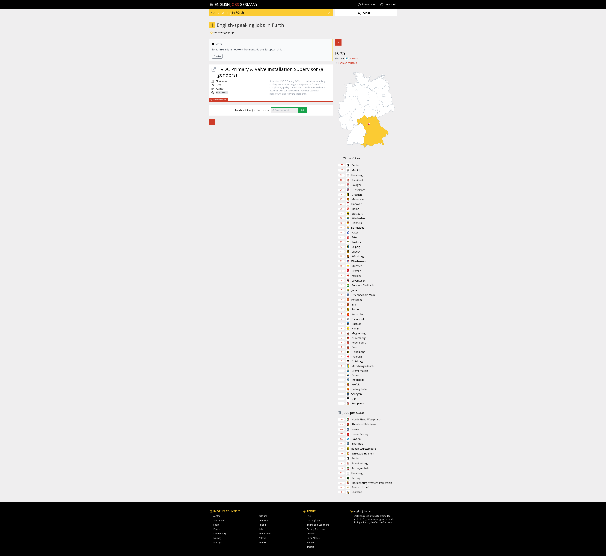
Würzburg (358, 256)
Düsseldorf (358, 190)
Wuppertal (358, 403)
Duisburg (357, 361)
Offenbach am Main (363, 295)
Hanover (356, 204)
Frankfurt (357, 180)
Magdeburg (359, 333)
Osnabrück (358, 319)
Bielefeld (357, 223)
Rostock (356, 242)
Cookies (311, 533)
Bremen (356, 271)
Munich (356, 170)
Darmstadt (357, 227)
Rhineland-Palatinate (364, 424)
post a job (390, 4)
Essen (355, 375)
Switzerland (219, 520)
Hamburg (357, 175)
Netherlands (264, 533)
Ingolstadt (358, 379)
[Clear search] (329, 12)
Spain (216, 524)
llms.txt (310, 546)
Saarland (357, 492)
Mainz (355, 209)
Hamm (355, 328)
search (368, 12)
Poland (262, 537)
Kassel (355, 232)
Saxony (356, 478)
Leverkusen (358, 280)
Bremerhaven (360, 371)
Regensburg (359, 342)
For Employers (314, 520)
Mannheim (358, 199)
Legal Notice (313, 537)
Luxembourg (219, 533)
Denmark (263, 520)
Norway (217, 537)
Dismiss (217, 56)
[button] (222, 32)
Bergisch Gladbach (363, 285)
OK (302, 110)
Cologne (357, 185)
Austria (216, 515)
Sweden (262, 542)
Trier (355, 304)
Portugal (217, 542)
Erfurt (355, 237)
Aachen (356, 309)
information (369, 4)
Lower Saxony (360, 434)
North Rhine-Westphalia (366, 419)
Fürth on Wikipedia (347, 62)
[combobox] (275, 12)
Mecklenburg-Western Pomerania (372, 483)
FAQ (309, 515)
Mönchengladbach (363, 366)
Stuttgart (357, 213)
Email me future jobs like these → (252, 110)
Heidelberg (358, 352)
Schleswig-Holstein (363, 453)
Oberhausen (358, 261)
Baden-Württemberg (363, 448)
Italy (260, 529)
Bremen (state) (360, 487)
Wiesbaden (358, 218)
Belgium (262, 515)
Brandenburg (360, 463)
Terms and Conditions (318, 524)
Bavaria (354, 58)
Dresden (357, 194)
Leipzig (356, 247)
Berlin (355, 165)
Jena (354, 290)
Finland (262, 524)
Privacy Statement (316, 529)
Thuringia (357, 443)
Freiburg (357, 356)
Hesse (355, 429)
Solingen (356, 394)
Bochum (356, 324)
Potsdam (356, 300)
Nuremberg (359, 338)
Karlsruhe (357, 314)
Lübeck (356, 251)
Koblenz (356, 275)
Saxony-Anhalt (360, 468)
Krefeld (356, 384)
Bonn (355, 347)
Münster (357, 266)
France (216, 529)
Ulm (354, 399)
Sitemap (311, 542)
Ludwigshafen (360, 389)
